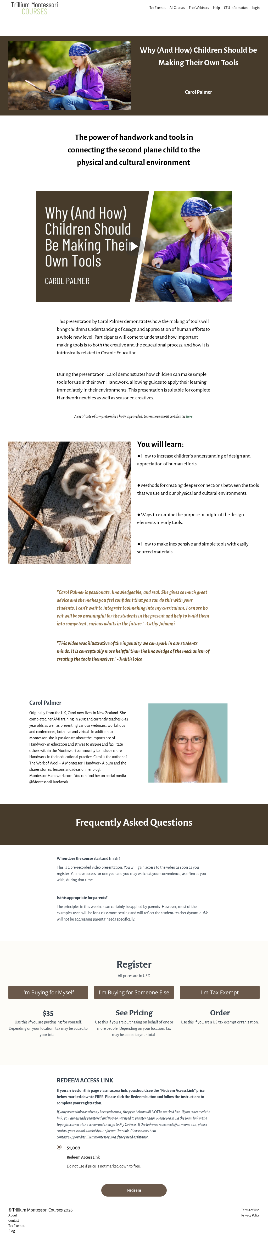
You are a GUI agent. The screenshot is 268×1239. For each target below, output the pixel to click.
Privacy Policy (250, 1215)
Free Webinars (199, 7)
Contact (13, 1220)
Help (216, 7)
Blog (11, 1231)
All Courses (177, 7)
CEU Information (236, 7)
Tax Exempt (157, 7)
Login (256, 7)
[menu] (202, 7)
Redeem (134, 1190)
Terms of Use (250, 1210)
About (12, 1215)
